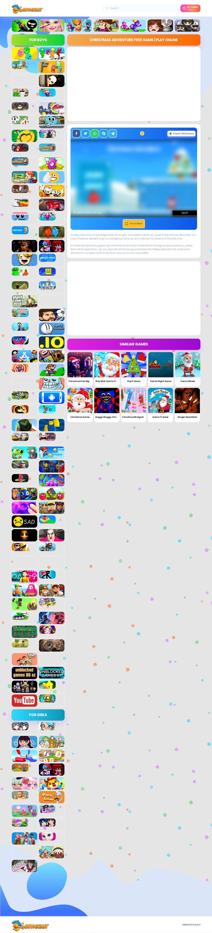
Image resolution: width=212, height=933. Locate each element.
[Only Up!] (20, 439)
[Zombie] (47, 700)
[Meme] (51, 388)
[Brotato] (20, 108)
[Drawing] (24, 760)
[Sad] (24, 525)
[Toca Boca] (51, 856)
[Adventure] (106, 30)
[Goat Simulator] (47, 287)
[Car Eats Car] (51, 112)
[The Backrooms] (20, 645)
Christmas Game (80, 417)
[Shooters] (20, 549)
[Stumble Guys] (24, 594)
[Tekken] (51, 622)
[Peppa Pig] (24, 815)
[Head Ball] (51, 319)
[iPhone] (51, 360)
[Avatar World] (47, 728)
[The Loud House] (24, 663)
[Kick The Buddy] (20, 370)
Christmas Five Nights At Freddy (86, 381)
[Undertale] (24, 691)
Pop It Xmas (133, 381)
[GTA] (24, 305)
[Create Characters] (24, 746)
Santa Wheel (188, 381)
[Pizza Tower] (47, 439)
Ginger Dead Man (187, 417)
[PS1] (20, 480)
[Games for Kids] (51, 787)
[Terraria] (24, 636)
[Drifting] (20, 205)
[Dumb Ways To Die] (20, 218)
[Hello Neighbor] (20, 329)
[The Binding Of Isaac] (51, 649)
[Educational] (51, 760)
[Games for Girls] (51, 30)
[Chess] (47, 136)
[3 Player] (24, 57)
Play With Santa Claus (107, 381)
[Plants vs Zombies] (24, 457)
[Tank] (20, 618)
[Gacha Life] (24, 787)
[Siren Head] (47, 549)
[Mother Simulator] (20, 797)
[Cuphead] (51, 195)
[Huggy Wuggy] (20, 342)
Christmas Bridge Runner (136, 417)
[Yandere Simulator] (24, 870)
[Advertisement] (38, 895)
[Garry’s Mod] (47, 260)
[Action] (79, 30)
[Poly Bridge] (20, 466)
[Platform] (51, 457)
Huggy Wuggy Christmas (109, 417)
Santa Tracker (160, 417)
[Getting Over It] (20, 287)
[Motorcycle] (47, 411)
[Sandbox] (47, 521)
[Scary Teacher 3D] (51, 539)
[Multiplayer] (187, 30)
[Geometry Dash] (47, 273)
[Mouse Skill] (24, 429)
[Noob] (51, 429)
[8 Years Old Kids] (20, 67)
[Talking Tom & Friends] (47, 604)
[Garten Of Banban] (20, 273)
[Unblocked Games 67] (51, 677)
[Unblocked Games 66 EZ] (24, 677)
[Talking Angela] (47, 838)
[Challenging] (24, 140)
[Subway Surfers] (51, 594)
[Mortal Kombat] (20, 411)
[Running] (133, 30)
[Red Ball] (51, 498)
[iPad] (24, 360)
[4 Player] (51, 57)
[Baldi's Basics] (20, 94)
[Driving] (51, 209)
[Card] (20, 122)
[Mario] (51, 374)
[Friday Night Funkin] (51, 250)
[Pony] (47, 811)
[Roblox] (51, 512)
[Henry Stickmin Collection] (51, 333)
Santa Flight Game (160, 381)
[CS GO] (20, 191)
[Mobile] (51, 402)
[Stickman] (47, 576)
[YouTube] (24, 705)
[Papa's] (51, 801)
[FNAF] (24, 250)
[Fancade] (20, 232)
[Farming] (20, 769)
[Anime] (20, 728)
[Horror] (160, 30)
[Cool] (51, 181)
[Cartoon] (51, 126)
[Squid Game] (24, 581)
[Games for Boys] (24, 30)
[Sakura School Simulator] (47, 824)
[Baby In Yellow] (51, 85)
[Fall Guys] (47, 218)
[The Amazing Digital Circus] (47, 632)
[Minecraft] (20, 397)
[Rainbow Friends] (24, 498)
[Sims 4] (24, 842)
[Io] (51, 346)
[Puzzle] (51, 484)
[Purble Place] (20, 824)
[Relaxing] (24, 512)
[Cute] (51, 746)
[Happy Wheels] (20, 315)
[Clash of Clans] (47, 149)
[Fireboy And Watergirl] (51, 236)
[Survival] (24, 608)
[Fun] (24, 264)
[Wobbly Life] (47, 687)
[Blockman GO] (47, 94)
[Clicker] (51, 167)
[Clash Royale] (20, 163)
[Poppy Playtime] (51, 470)
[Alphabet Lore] (51, 71)
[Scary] (24, 539)
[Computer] (24, 181)
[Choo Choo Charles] (20, 149)
